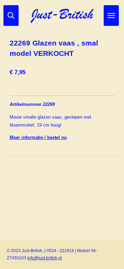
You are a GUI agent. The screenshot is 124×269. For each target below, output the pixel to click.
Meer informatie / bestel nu (38, 137)
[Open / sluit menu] (111, 15)
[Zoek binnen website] (11, 15)
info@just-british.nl (44, 258)
